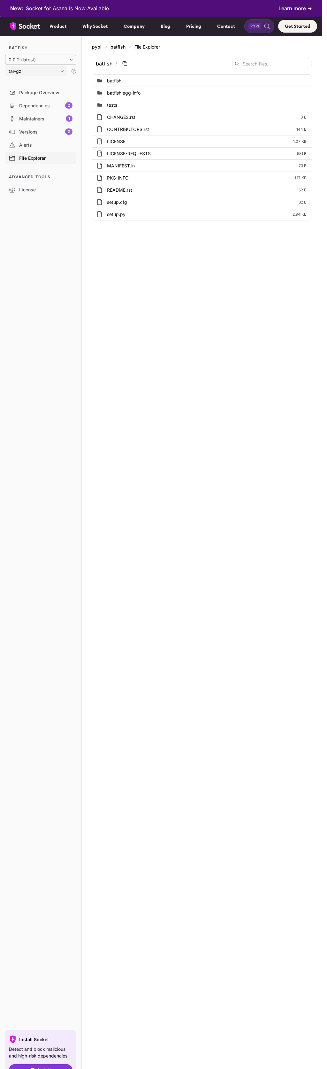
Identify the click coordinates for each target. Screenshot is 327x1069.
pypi (97, 47)
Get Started (297, 26)
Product (57, 26)
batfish (117, 47)
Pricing (193, 26)
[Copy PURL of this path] (125, 63)
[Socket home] (25, 26)
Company (134, 26)
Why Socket (95, 26)
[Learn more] (73, 71)
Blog (165, 26)
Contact (226, 26)
